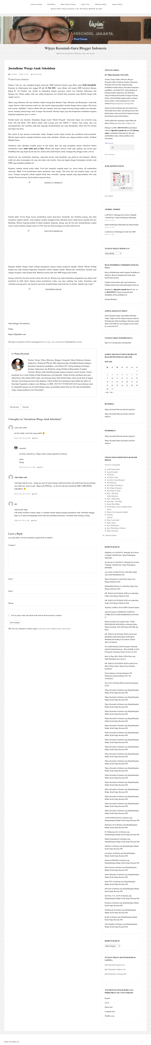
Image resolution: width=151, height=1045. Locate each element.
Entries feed (108, 1007)
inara (106, 683)
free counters (109, 196)
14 (132, 378)
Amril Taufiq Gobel (113, 469)
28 (132, 385)
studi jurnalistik (60, 342)
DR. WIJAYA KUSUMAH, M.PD (116, 593)
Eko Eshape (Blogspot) (114, 488)
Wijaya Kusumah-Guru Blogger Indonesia (75, 48)
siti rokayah (108, 562)
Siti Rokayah (109, 910)
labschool (43, 342)
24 (112, 385)
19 (122, 382)
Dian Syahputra (110, 673)
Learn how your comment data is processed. (54, 628)
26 (122, 385)
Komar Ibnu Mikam (113, 504)
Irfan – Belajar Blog (113, 499)
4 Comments (13, 74)
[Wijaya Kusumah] (122, 147)
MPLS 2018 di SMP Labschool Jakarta (126, 607)
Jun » (111, 392)
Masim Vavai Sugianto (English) (117, 512)
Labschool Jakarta (110, 535)
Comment (12, 545)
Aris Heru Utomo (112, 477)
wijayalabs (22, 448)
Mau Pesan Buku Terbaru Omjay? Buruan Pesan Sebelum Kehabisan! (121, 666)
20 (127, 382)
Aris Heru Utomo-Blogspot (116, 480)
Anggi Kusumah (112, 472)
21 (132, 382)
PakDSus (108, 846)
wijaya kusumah (36, 4)
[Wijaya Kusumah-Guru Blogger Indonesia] (75, 30)
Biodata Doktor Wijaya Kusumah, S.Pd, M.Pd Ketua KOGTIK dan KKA (76, 9)
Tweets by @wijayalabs (112, 465)
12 (122, 378)
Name (10, 579)
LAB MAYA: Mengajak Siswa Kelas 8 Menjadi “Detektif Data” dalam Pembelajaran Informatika (122, 555)
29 (137, 385)
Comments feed (110, 1011)
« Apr (107, 392)
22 (137, 382)
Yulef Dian (110, 474)
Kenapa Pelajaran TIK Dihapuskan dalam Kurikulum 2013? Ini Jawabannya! (118, 675)
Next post (26, 407)
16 (107, 382)
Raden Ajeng (111, 523)
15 (137, 378)
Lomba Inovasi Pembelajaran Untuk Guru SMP (120, 232)
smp (53, 342)
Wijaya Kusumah (37, 74)
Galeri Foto (85, 4)
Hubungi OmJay (101, 4)
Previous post (14, 407)
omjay (49, 342)
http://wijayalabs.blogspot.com (114, 965)
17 (112, 382)
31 (112, 389)
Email (10, 591)
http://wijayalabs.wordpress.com (124, 123)
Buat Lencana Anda (109, 154)
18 (117, 382)
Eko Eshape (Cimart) (113, 490)
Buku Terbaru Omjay (68, 4)
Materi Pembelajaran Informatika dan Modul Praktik (121, 225)
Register (107, 998)
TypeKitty (108, 607)
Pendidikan (51, 4)
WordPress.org (109, 1016)
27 (127, 385)
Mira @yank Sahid (113, 520)
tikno (106, 656)
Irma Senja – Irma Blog (114, 501)
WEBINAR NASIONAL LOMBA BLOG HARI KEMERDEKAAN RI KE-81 (122, 614)
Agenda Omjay (117, 4)
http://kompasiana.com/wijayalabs (123, 103)
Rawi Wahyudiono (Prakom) (116, 528)
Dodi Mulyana (111, 482)
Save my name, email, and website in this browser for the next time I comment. (36, 615)
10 (112, 378)
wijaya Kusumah (110, 612)
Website (10, 603)
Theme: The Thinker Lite (11, 1042)
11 (117, 378)
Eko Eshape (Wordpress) (115, 485)
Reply (36, 438)
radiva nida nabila (20, 427)
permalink (78, 342)
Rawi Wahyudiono (113, 525)
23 (107, 385)
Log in (107, 1003)
